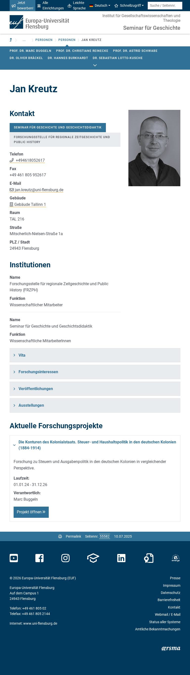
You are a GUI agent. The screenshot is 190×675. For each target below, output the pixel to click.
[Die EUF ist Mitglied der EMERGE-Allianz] (175, 558)
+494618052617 (30, 160)
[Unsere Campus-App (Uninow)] (93, 558)
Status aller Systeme (164, 622)
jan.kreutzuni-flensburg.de (39, 189)
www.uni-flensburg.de (40, 623)
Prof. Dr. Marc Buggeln (30, 51)
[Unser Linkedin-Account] (121, 558)
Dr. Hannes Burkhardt (68, 58)
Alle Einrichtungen (53, 5)
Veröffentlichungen (36, 388)
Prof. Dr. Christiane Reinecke (82, 51)
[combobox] (165, 5)
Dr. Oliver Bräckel (26, 58)
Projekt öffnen (30, 512)
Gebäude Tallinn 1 (30, 204)
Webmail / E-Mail (167, 614)
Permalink (73, 536)
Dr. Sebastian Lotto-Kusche (118, 58)
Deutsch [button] (101, 5)
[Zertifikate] (148, 558)
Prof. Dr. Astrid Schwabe (135, 51)
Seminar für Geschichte (151, 28)
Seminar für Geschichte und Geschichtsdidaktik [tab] (58, 127)
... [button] (24, 40)
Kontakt (174, 607)
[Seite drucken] (60, 536)
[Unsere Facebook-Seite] (39, 558)
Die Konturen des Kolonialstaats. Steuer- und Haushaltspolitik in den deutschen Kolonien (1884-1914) (97, 445)
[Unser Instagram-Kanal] (65, 558)
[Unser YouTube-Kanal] (14, 558)
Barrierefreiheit (169, 600)
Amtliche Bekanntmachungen (157, 629)
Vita (22, 355)
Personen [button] (44, 40)
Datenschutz (170, 593)
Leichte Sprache (79, 5)
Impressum (171, 585)
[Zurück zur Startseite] (39, 22)
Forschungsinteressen (38, 371)
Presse (175, 578)
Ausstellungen (31, 405)
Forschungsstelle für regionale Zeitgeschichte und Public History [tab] (62, 139)
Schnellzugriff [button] (130, 5)
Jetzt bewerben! (25, 5)
